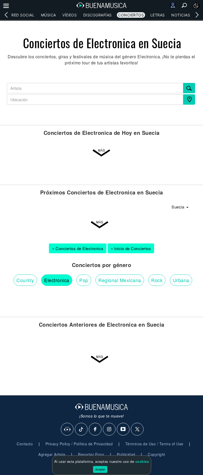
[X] (137, 429)
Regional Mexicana (119, 280)
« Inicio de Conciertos (131, 248)
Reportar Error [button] (91, 454)
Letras (157, 15)
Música (48, 15)
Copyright (156, 454)
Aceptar (100, 469)
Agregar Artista (52, 454)
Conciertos (131, 15)
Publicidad (126, 454)
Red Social (22, 15)
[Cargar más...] (101, 153)
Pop (83, 280)
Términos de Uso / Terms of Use (154, 443)
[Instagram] (109, 429)
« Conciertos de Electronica (77, 248)
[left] (6, 15)
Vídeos (69, 15)
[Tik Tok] (81, 429)
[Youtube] (123, 429)
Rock (157, 280)
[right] (197, 15)
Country (25, 280)
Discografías (97, 15)
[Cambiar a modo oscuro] (196, 6)
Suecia (179, 207)
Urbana (181, 280)
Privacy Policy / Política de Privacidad (79, 443)
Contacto (25, 443)
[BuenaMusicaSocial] (67, 429)
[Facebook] (95, 429)
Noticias (180, 15)
